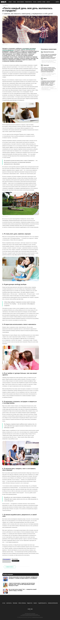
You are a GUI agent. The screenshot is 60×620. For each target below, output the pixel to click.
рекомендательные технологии (37, 617)
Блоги (48, 1)
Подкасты (29, 603)
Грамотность (28, 1)
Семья (10, 1)
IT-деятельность (42, 603)
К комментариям (10, 566)
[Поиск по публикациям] (53, 2)
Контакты (9, 603)
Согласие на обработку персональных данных (30, 614)
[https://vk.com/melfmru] (26, 598)
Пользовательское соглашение (30, 613)
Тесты (34, 1)
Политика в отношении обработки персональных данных (30, 615)
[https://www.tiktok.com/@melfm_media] (30, 598)
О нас (3, 603)
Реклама (15, 603)
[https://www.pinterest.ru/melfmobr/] (33, 598)
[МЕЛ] (3, 2)
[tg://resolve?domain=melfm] (20, 598)
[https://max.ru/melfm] (39, 598)
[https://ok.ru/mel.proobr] (36, 598)
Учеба (14, 1)
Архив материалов (53, 603)
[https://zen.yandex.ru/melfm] (23, 598)
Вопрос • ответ (42, 1)
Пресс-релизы (22, 603)
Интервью (5, 5)
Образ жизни (20, 1)
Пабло (35, 603)
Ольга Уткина (15, 559)
